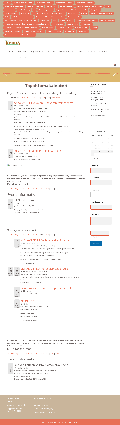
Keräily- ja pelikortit (45, 10)
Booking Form (51, 6)
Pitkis (7, 17)
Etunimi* (94, 165)
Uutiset (94, 28)
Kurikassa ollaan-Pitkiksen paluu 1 (98, 92)
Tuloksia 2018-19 (48, 28)
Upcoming (14, 189)
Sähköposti (95, 190)
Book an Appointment (35, 6)
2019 (23, 97)
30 (112, 152)
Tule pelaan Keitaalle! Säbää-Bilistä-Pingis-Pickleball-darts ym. (27, 24)
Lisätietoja (95, 214)
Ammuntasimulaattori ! (44, 3)
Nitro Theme (54, 422)
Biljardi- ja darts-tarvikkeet (14, 6)
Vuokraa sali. (69, 31)
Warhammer (82, 31)
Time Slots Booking (107, 20)
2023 (43, 97)
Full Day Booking (24, 10)
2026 (58, 97)
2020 (28, 97)
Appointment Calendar (64, 3)
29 (108, 152)
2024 (48, 97)
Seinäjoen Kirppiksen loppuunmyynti (100, 110)
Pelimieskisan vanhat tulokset (101, 13)
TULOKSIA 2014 (72, 24)
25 (96, 152)
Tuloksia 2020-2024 (64, 28)
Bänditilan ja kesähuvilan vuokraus (89, 6)
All (8, 97)
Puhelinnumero (96, 202)
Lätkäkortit (25, 13)
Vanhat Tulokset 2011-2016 (33, 31)
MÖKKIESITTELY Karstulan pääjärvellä (44, 269)
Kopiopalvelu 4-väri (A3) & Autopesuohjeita (71, 10)
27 (102, 152)
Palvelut (84, 13)
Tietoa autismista (66, 20)
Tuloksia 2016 (86, 24)
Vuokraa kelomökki (54, 31)
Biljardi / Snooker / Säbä (40, 52)
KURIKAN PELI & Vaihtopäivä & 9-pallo (44, 240)
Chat (107, 6)
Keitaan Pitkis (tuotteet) (62, 52)
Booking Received (66, 6)
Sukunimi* (94, 178)
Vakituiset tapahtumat (13, 31)
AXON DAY (27, 301)
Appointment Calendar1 (84, 3)
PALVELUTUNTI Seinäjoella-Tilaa (98, 98)
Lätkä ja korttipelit (11, 13)
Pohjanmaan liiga (74, 17)
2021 (33, 97)
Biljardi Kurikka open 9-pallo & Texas (38, 151)
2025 (53, 97)
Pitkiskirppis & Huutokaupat (22, 17)
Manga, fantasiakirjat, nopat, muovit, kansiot (48, 13)
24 (92, 152)
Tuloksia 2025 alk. (81, 28)
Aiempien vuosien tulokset (22, 3)
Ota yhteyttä (72, 13)
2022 (38, 97)
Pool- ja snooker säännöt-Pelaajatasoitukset (21, 20)
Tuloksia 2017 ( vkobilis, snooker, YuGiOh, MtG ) (21, 28)
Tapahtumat (45, 20)
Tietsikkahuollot (99, 116)
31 (92, 155)
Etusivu (7, 3)
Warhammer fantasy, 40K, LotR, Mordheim (20, 35)
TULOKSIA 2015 (58, 24)
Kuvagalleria (95, 10)
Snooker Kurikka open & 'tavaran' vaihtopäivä (43, 103)
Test (54, 20)
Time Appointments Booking (86, 20)
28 (105, 152)
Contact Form (9, 10)
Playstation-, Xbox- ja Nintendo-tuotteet (50, 17)
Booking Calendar (98, 158)
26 (99, 152)
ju (34, 10)
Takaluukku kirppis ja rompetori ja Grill (45, 288)
